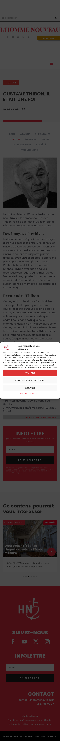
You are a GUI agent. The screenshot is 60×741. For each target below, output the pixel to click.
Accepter (30, 372)
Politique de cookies (28, 393)
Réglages (30, 387)
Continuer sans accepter (30, 380)
